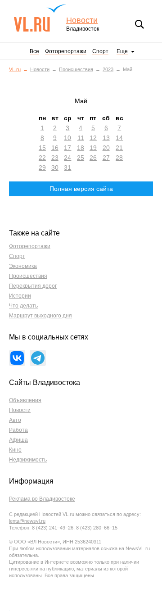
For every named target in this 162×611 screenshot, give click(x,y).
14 (119, 137)
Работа (18, 430)
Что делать (23, 306)
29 (42, 167)
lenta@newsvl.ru (27, 521)
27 (106, 157)
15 (42, 147)
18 (80, 147)
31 (67, 167)
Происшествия (76, 69)
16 (54, 147)
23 (54, 157)
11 (80, 137)
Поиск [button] (139, 24)
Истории (20, 296)
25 (80, 157)
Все (34, 51)
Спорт (100, 51)
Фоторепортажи (65, 51)
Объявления (25, 400)
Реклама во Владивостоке (42, 499)
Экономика (23, 266)
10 (67, 137)
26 (93, 157)
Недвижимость (28, 460)
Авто (15, 420)
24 (67, 157)
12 (93, 137)
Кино (15, 450)
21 (119, 147)
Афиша (18, 440)
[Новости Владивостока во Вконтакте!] (17, 358)
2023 (108, 69)
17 (67, 147)
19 (93, 147)
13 (106, 137)
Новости (82, 20)
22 (42, 157)
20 (106, 147)
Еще (122, 51)
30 (54, 167)
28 (119, 157)
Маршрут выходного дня (40, 315)
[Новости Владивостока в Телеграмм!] (38, 358)
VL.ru (40, 18)
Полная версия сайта (81, 188)
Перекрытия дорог (33, 286)
